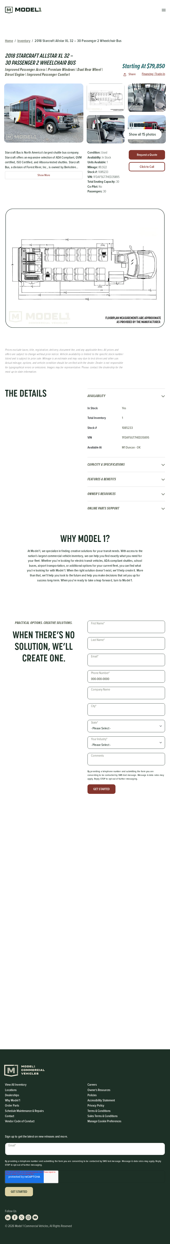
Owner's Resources (98, 1090)
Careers (92, 1084)
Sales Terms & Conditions (102, 1116)
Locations (11, 1090)
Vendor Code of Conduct (19, 1121)
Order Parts (12, 1105)
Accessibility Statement (101, 1100)
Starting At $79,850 (143, 66)
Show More (44, 175)
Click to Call (147, 166)
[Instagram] (28, 1217)
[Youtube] (35, 1217)
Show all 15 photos (142, 134)
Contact (9, 1116)
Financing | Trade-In (153, 74)
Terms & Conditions (98, 1110)
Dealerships (12, 1095)
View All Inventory (16, 1084)
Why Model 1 (12, 1100)
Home (9, 40)
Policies (92, 1095)
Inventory (23, 40)
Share (132, 74)
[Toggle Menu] (164, 10)
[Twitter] (21, 1217)
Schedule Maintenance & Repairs (24, 1110)
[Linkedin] (8, 1217)
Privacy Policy (95, 1105)
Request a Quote (147, 154)
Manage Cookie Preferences (104, 1121)
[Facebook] (15, 1217)
